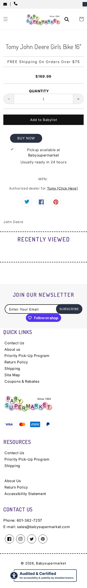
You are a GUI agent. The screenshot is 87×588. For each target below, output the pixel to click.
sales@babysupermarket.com (43, 527)
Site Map (12, 375)
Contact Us (14, 343)
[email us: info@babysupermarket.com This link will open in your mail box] (6, 4)
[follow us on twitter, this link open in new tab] (26, 202)
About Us (12, 481)
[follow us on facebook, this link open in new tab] (41, 203)
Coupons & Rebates (21, 381)
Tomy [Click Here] (62, 188)
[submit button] (67, 20)
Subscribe (69, 309)
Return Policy (16, 362)
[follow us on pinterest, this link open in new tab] (55, 203)
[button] (5, 19)
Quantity (39, 91)
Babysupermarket (51, 563)
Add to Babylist (43, 120)
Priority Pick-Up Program (26, 355)
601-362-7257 (29, 520)
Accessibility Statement (25, 493)
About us (12, 349)
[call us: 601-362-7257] (16, 4)
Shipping (12, 368)
